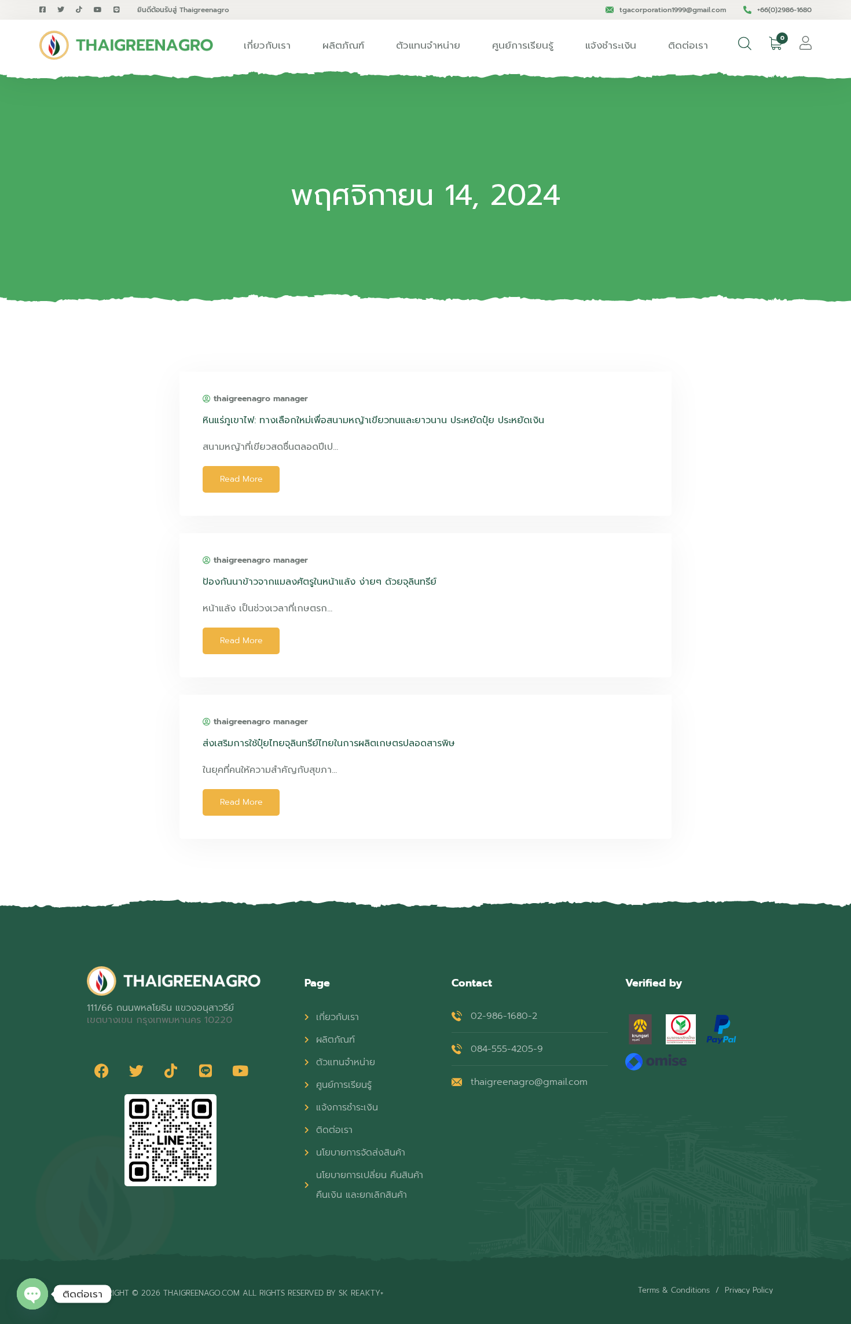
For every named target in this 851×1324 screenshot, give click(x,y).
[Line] (205, 1071)
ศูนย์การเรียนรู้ (522, 45)
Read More (241, 479)
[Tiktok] (170, 1071)
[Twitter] (136, 1071)
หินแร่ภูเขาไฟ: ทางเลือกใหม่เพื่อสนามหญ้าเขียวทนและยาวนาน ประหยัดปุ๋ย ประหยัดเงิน (373, 420)
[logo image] (126, 45)
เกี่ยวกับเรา (267, 45)
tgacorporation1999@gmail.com (672, 10)
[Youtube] (240, 1071)
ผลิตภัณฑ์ (343, 45)
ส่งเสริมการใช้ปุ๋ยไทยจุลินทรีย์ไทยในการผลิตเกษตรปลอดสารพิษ (329, 743)
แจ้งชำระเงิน (610, 45)
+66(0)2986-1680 (784, 10)
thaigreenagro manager (261, 399)
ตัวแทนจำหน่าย (428, 45)
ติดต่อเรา (688, 45)
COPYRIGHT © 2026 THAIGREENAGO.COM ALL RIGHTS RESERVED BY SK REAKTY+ (235, 1293)
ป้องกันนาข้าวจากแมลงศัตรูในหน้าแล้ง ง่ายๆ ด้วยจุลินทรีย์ (319, 582)
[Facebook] (101, 1071)
